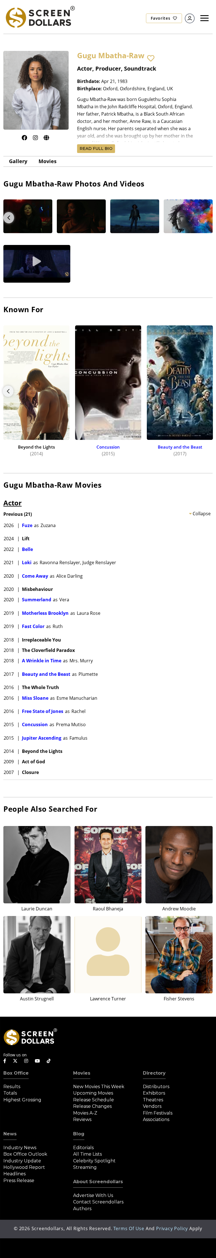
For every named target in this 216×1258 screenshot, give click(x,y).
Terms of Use (128, 1228)
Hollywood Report (24, 1167)
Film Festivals (157, 1113)
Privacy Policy (172, 1228)
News (10, 1134)
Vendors (152, 1106)
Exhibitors (154, 1093)
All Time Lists (87, 1154)
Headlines (14, 1173)
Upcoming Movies (93, 1093)
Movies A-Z (85, 1113)
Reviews (82, 1119)
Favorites (161, 18)
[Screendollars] (40, 16)
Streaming (85, 1167)
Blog (78, 1134)
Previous (8, 217)
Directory (154, 1073)
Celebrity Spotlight (94, 1161)
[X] (46, 137)
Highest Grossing (22, 1099)
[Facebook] (24, 137)
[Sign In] (190, 18)
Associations (156, 1119)
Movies (48, 161)
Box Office (16, 1073)
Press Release (18, 1180)
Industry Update (22, 1161)
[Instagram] (35, 137)
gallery (18, 161)
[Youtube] (37, 1061)
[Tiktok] (49, 1061)
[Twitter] (15, 1061)
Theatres (153, 1099)
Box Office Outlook (25, 1154)
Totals (10, 1093)
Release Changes (92, 1106)
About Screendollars (98, 1181)
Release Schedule (93, 1099)
